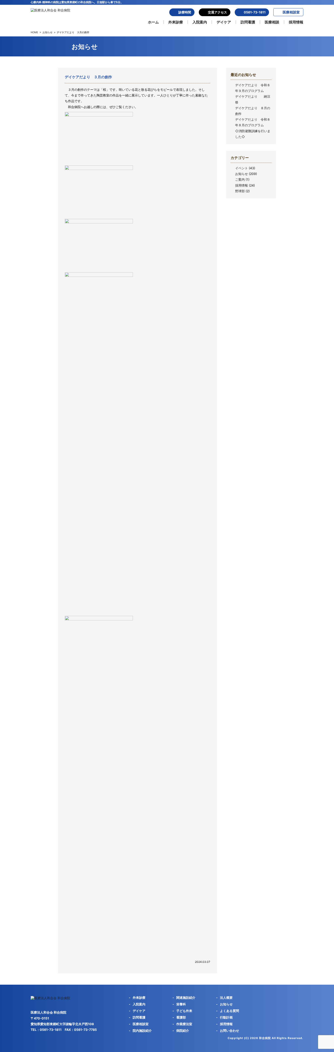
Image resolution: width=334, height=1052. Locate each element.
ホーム (153, 22)
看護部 (181, 1017)
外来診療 (175, 22)
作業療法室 (184, 1024)
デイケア (224, 22)
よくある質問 (229, 1011)
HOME (34, 32)
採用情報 (296, 22)
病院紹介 (182, 1030)
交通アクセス (217, 12)
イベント (241, 168)
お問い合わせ (229, 1030)
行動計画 (226, 1017)
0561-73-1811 (255, 12)
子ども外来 (184, 1011)
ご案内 (240, 179)
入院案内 (199, 22)
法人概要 (226, 997)
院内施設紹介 (142, 1030)
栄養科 (181, 1004)
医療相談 (272, 22)
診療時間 (184, 12)
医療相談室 (291, 12)
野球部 (240, 191)
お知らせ (47, 32)
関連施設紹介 (185, 997)
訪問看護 (248, 22)
